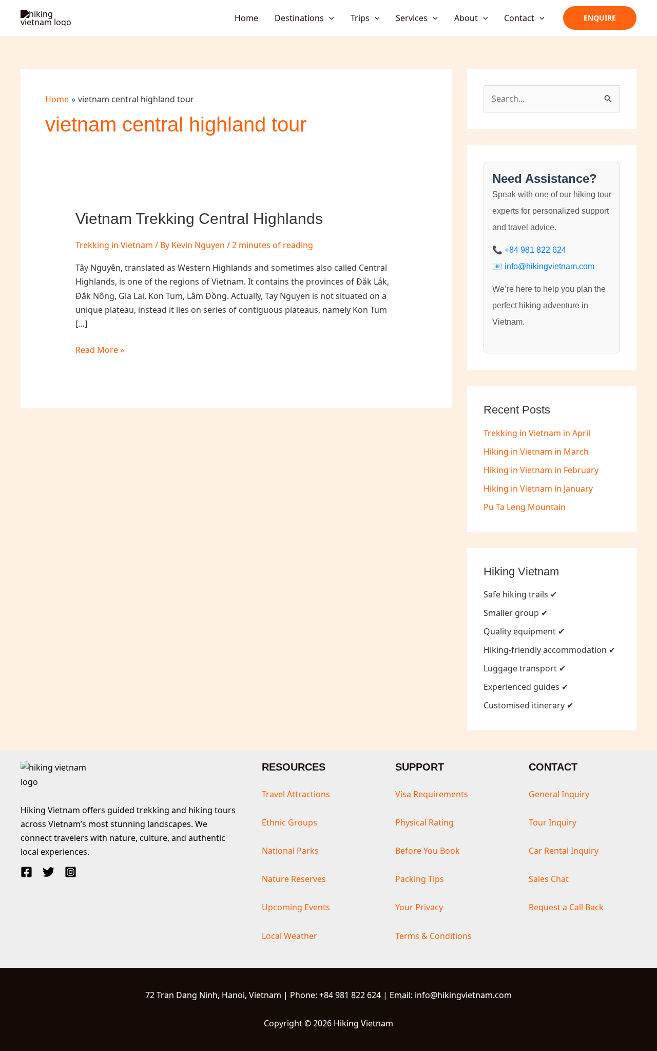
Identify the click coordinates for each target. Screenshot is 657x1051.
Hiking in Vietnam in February (541, 470)
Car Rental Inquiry (563, 850)
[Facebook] (26, 872)
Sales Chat (549, 879)
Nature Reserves (294, 879)
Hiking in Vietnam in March (536, 451)
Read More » (99, 350)
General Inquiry (559, 794)
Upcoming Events (296, 907)
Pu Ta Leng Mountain (525, 507)
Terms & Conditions (433, 936)
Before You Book (427, 850)
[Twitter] (48, 872)
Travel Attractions (296, 794)
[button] (329, 18)
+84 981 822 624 (535, 250)
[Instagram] (70, 872)
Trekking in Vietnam (114, 245)
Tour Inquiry (552, 822)
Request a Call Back (566, 907)
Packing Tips (419, 879)
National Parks (290, 850)
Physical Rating (424, 822)
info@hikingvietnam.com (549, 266)
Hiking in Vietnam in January (538, 488)
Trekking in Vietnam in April (537, 433)
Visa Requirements (431, 794)
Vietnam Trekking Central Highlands (199, 218)
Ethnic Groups (289, 822)
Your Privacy (419, 907)
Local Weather (289, 936)
